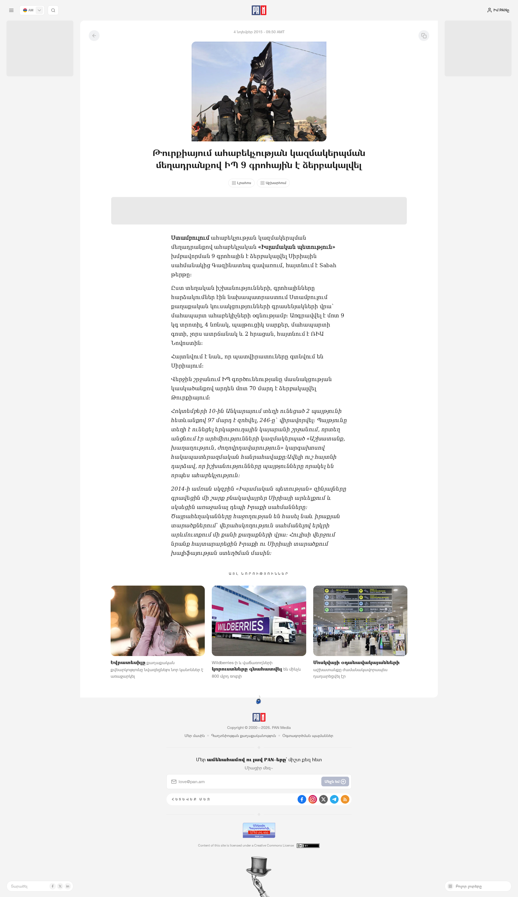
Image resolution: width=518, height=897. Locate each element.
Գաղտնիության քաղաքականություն (243, 735)
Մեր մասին (195, 735)
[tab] (325, 176)
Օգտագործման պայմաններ (307, 735)
